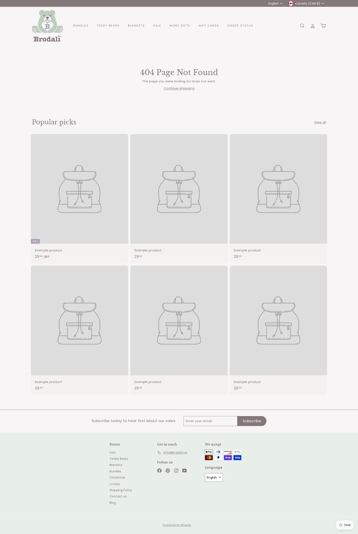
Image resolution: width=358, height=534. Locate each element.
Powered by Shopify (177, 525)
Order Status (240, 26)
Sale (157, 26)
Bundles (80, 26)
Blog (113, 503)
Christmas (117, 477)
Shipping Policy (121, 490)
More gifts (180, 26)
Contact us (118, 496)
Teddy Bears (108, 26)
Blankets (136, 26)
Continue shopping (179, 88)
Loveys (115, 484)
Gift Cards (209, 26)
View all (320, 122)
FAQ (113, 452)
